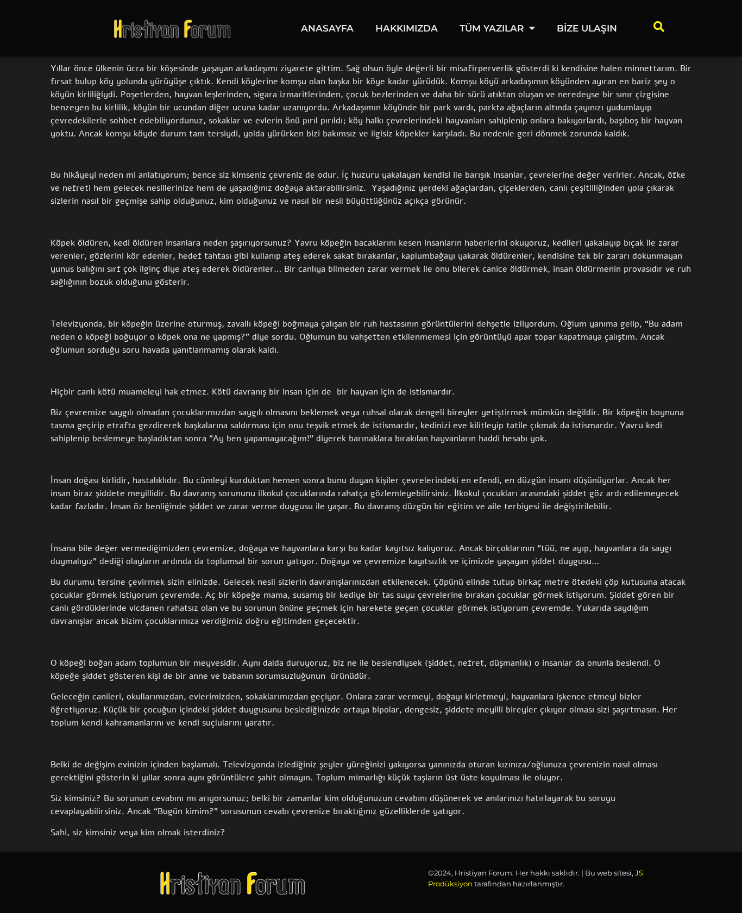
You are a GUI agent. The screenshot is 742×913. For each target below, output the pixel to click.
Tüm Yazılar (492, 28)
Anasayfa (327, 28)
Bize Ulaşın (587, 28)
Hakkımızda (406, 28)
